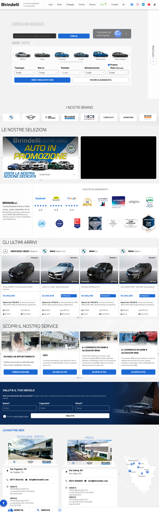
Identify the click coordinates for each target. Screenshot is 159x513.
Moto (25, 42)
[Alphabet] (103, 202)
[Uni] (41, 223)
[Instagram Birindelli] (137, 4)
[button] (3, 503)
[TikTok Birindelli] (155, 4)
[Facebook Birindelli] (132, 4)
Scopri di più (60, 371)
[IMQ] (150, 202)
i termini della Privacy (20, 413)
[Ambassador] (134, 202)
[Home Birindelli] (10, 4)
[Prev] (13, 54)
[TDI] (87, 202)
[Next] (129, 54)
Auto (15, 42)
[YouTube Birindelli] (149, 4)
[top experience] (95, 223)
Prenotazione (20, 371)
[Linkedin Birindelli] (143, 4)
